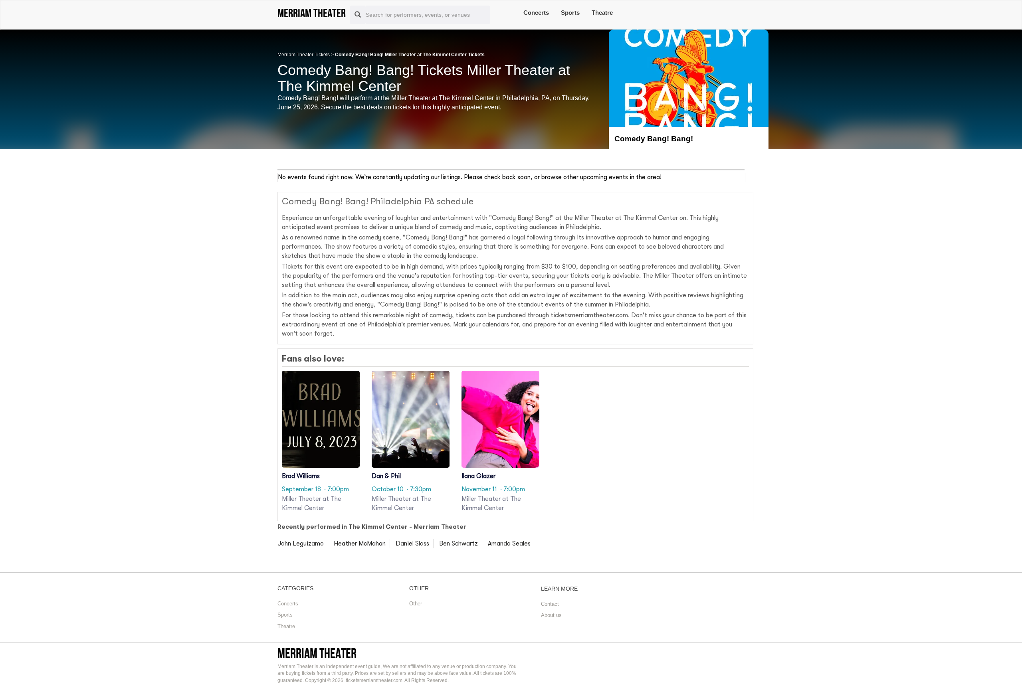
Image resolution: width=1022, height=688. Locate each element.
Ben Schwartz (458, 543)
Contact (550, 604)
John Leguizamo (300, 543)
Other (415, 604)
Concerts (536, 12)
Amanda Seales (509, 543)
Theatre (602, 12)
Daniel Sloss (412, 543)
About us (551, 615)
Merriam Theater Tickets (303, 54)
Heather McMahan (360, 543)
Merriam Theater (317, 653)
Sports (570, 12)
